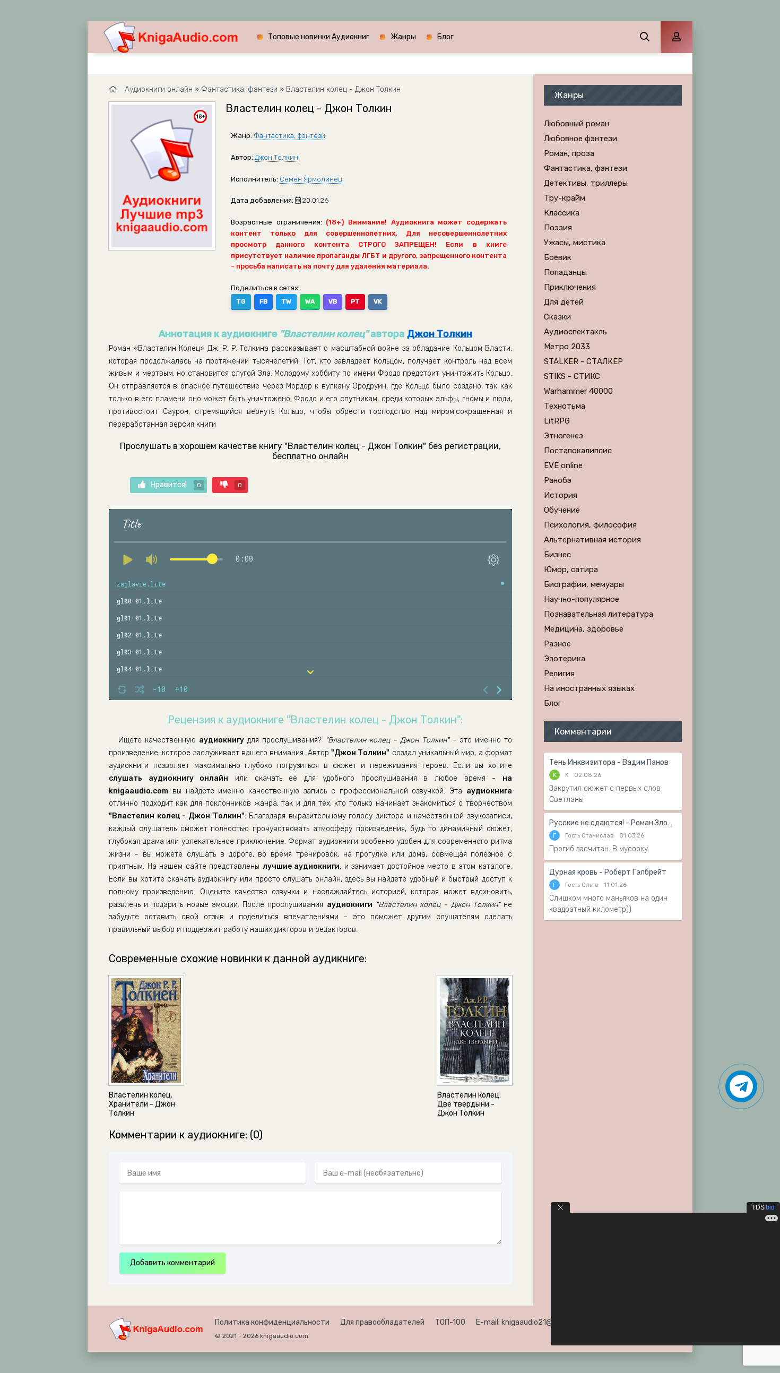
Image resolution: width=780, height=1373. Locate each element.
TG (241, 301)
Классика (561, 213)
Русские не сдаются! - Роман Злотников (613, 822)
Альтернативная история (592, 540)
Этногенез (563, 436)
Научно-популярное (581, 599)
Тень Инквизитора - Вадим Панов (609, 762)
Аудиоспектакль (575, 331)
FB (263, 301)
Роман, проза (569, 153)
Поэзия (558, 227)
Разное (557, 644)
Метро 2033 (567, 346)
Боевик (557, 257)
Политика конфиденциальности (272, 1322)
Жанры (403, 36)
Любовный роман (576, 123)
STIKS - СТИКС (572, 376)
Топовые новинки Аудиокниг (318, 36)
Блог (445, 36)
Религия (559, 673)
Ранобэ (557, 480)
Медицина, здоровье (583, 629)
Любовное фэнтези (580, 138)
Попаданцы (565, 272)
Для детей (564, 302)
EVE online (563, 465)
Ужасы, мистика (574, 242)
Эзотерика (564, 658)
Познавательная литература (598, 614)
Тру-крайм (564, 198)
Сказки (557, 317)
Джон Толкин (276, 157)
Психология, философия (590, 525)
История (560, 495)
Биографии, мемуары (584, 584)
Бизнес (557, 554)
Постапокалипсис (578, 450)
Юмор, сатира (571, 569)
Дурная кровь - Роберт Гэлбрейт (607, 872)
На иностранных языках (589, 688)
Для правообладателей (382, 1322)
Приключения (570, 287)
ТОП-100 (450, 1322)
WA (310, 301)
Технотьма (564, 406)
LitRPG (557, 421)
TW (286, 301)
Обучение (562, 510)
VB (332, 301)
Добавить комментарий (172, 1262)
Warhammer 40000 (578, 391)
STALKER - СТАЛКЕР (583, 361)
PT (355, 301)
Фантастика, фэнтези (289, 136)
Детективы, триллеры (586, 183)
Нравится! (176, 484)
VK (378, 301)
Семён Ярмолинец (311, 179)
